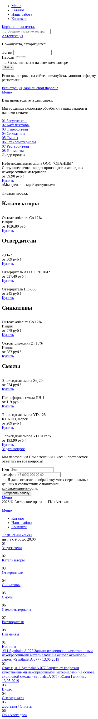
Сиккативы (11, 585)
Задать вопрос (13, 449)
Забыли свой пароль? (40, 88)
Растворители (13, 622)
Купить (8, 180)
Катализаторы (13, 560)
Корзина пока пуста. (18, 27)
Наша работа (21, 14)
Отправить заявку (16, 493)
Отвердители (12, 572)
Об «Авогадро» (14, 715)
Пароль (8, 57)
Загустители (12, 548)
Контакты (19, 19)
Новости (9, 646)
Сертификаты (13, 698)
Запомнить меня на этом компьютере (38, 63)
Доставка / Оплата (17, 706)
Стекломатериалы (16, 609)
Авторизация (12, 36)
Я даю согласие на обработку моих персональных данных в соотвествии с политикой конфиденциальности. (45, 484)
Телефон (9, 474)
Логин (7, 52)
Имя (5, 469)
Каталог (17, 10)
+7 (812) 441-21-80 (17, 535)
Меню (16, 6)
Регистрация (12, 88)
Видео (7, 689)
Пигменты (10, 634)
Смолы (7, 597)
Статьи (7, 668)
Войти (8, 67)
